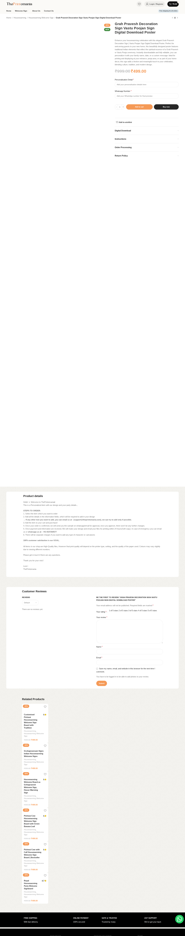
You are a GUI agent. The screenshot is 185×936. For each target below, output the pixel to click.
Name (99, 647)
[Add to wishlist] (45, 706)
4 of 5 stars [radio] (142, 610)
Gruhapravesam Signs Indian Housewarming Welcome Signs (34, 753)
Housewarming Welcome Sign (41, 18)
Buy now (166, 107)
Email (99, 658)
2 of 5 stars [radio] (123, 610)
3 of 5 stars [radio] (133, 610)
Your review (101, 617)
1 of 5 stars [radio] (113, 610)
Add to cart (139, 107)
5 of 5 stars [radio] (152, 610)
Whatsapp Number (123, 91)
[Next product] (177, 18)
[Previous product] (172, 18)
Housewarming (20, 18)
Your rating (101, 612)
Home (9, 18)
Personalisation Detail (124, 80)
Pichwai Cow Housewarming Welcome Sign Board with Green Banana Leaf (32, 821)
